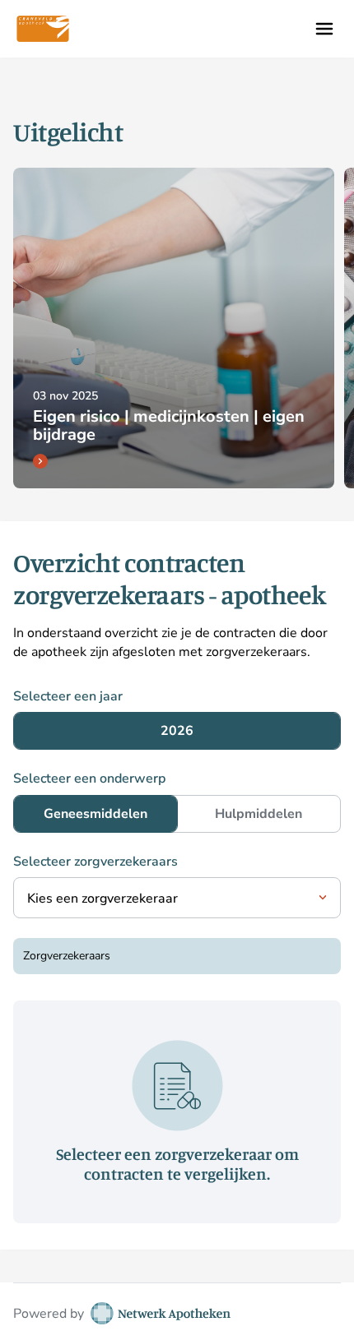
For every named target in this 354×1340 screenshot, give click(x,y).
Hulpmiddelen (258, 814)
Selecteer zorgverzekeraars (95, 862)
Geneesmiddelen (95, 814)
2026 (177, 731)
